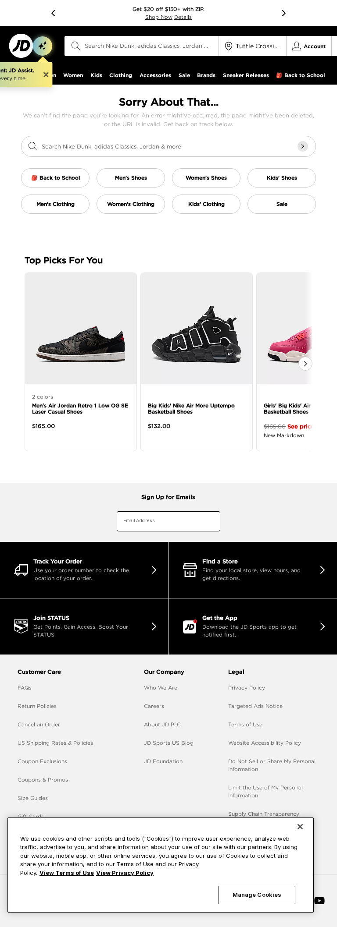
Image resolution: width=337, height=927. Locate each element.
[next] (284, 13)
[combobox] (142, 46)
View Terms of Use (66, 872)
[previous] (53, 13)
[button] (42, 46)
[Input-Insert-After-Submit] (303, 146)
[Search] (76, 46)
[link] (21, 46)
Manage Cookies (257, 894)
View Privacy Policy (125, 872)
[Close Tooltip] (46, 74)
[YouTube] (319, 900)
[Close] (300, 826)
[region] (160, 865)
